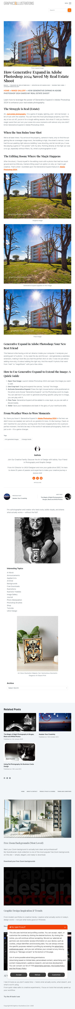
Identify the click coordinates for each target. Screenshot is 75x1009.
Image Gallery (14, 86)
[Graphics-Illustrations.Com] (19, 3)
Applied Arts (11, 578)
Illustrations (11, 589)
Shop (9, 605)
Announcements (13, 575)
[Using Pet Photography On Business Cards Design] (20, 752)
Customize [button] (56, 975)
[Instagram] (10, 778)
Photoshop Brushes (14, 603)
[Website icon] (37, 478)
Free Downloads (13, 586)
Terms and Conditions (64, 791)
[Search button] (69, 10)
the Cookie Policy (58, 966)
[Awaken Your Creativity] (55, 722)
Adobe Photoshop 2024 (47, 418)
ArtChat (10, 581)
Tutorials (10, 608)
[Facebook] (4, 778)
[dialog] (38, 952)
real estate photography (16, 114)
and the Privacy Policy (17, 968)
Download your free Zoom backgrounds (19, 861)
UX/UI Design (12, 611)
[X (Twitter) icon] (41, 478)
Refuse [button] (37, 975)
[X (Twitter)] (7, 778)
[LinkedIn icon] (33, 478)
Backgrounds (12, 584)
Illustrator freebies (14, 592)
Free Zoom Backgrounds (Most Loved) (23, 842)
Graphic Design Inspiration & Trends (23, 910)
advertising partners (42, 966)
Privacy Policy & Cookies (47, 791)
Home (6, 90)
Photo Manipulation (14, 600)
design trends (26, 439)
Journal (10, 597)
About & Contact (32, 791)
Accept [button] (18, 975)
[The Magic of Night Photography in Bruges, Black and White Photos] (20, 722)
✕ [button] (65, 927)
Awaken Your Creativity (47, 734)
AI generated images (12, 439)
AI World (10, 573)
